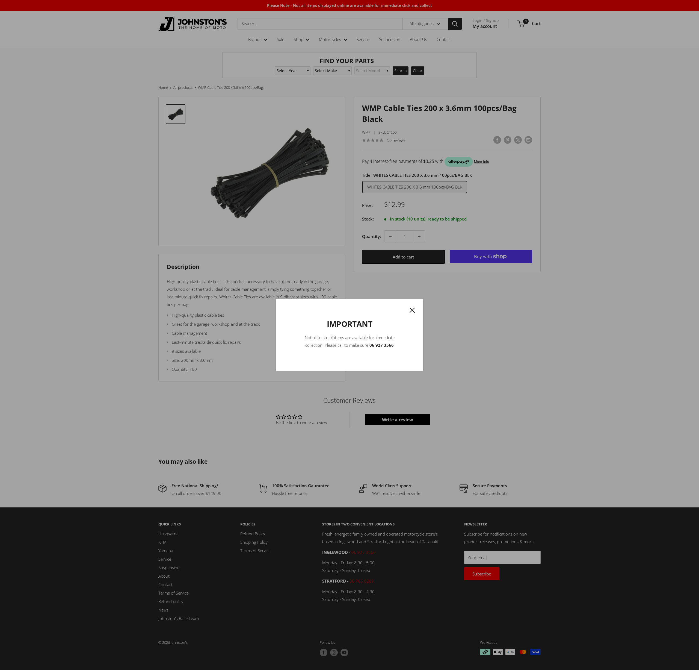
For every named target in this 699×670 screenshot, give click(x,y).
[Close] (412, 309)
